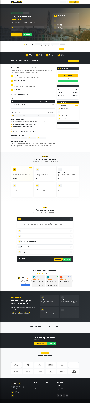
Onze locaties (49, 5)
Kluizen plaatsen (37, 392)
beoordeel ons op (25, 284)
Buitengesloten (57, 5)
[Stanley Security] (51, 365)
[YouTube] (67, 2)
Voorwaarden (77, 401)
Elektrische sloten (49, 385)
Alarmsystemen (37, 394)
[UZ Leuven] (39, 371)
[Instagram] (65, 2)
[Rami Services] (73, 371)
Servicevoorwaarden (58, 45)
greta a (37, 276)
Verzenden (62, 43)
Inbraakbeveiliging (49, 388)
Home (24, 5)
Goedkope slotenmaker (50, 392)
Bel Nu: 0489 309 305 (41, 343)
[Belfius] (16, 371)
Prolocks (23, 277)
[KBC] (39, 365)
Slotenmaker (30, 5)
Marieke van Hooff (67, 276)
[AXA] (28, 365)
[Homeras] (51, 371)
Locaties (47, 394)
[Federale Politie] (62, 365)
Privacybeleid (52, 45)
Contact (65, 5)
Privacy (72, 401)
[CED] (73, 365)
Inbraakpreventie (37, 390)
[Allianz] (62, 371)
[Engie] (28, 371)
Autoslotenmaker (49, 390)
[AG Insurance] (16, 365)
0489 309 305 (61, 49)
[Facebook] (61, 2)
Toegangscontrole (40, 5)
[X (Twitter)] (63, 2)
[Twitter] (64, 395)
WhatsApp (52, 343)
